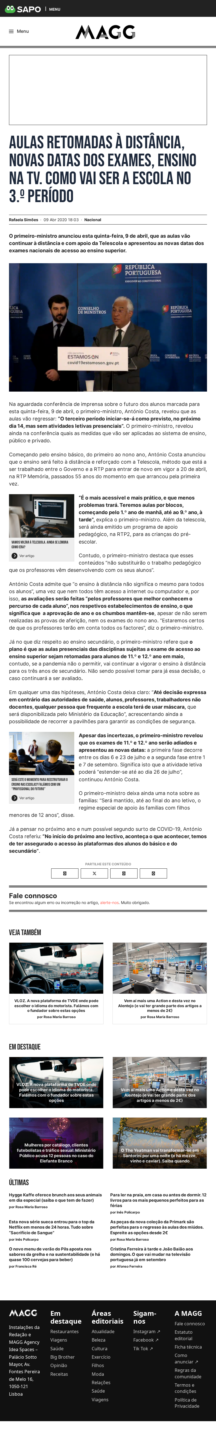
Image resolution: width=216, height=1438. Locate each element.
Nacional (92, 219)
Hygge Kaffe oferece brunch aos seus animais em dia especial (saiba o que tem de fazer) (55, 1197)
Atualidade (103, 1331)
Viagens (58, 1340)
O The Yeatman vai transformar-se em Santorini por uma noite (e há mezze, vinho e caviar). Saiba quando (160, 1156)
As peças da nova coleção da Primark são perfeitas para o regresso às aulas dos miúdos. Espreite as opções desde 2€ (156, 1227)
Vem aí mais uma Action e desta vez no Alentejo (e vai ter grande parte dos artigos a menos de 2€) (160, 1005)
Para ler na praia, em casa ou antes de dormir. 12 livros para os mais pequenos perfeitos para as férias (158, 1200)
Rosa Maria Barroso (60, 1017)
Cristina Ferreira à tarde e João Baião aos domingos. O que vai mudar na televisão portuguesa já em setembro (151, 1254)
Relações (101, 1382)
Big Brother (62, 1357)
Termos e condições (185, 1388)
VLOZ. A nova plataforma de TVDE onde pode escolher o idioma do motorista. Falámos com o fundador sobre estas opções (56, 1005)
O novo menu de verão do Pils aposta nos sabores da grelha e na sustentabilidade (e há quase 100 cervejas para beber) (54, 1254)
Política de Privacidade (187, 1403)
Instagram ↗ (146, 1331)
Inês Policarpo (128, 1212)
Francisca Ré (26, 1266)
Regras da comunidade (188, 1373)
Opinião (58, 1365)
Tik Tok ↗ (143, 1348)
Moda (98, 1374)
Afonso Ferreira (129, 1266)
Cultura (99, 1348)
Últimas (19, 1182)
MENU (54, 9)
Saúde (57, 1348)
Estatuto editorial (184, 1335)
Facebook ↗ (146, 1340)
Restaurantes (64, 1331)
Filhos (98, 1365)
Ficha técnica (188, 1347)
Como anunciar (186, 1358)
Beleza (98, 1340)
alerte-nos (109, 902)
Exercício (101, 1357)
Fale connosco (190, 1324)
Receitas (59, 1374)
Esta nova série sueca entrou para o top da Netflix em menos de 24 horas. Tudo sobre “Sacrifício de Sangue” (51, 1227)
